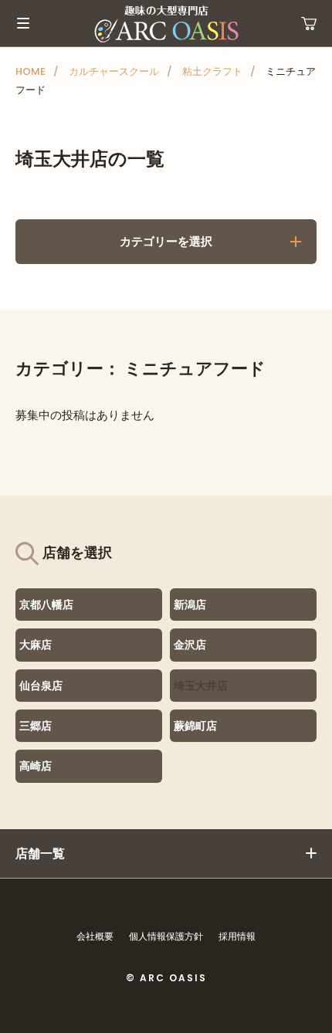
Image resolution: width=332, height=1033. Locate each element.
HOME (30, 71)
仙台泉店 (41, 685)
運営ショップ (309, 23)
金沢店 (190, 644)
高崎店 (35, 766)
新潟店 (190, 604)
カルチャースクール (114, 71)
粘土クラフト (212, 71)
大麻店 (35, 644)
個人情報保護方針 (166, 936)
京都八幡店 (46, 604)
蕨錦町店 (195, 725)
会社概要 (94, 936)
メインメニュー (23, 23)
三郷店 (35, 725)
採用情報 (237, 936)
